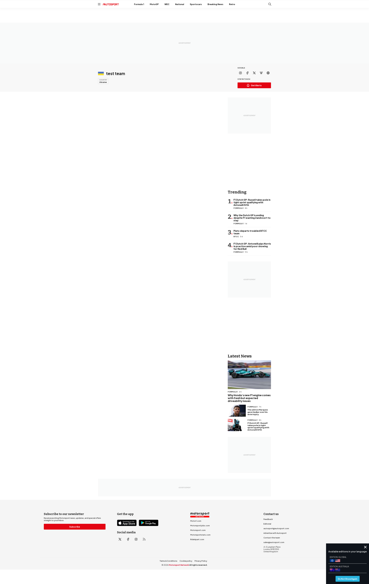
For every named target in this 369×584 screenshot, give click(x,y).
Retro (232, 4)
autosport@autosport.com (276, 528)
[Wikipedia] (261, 73)
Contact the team (271, 538)
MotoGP (154, 4)
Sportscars (196, 4)
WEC (166, 4)
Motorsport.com (198, 530)
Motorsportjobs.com (200, 525)
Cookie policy (186, 561)
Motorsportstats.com (200, 535)
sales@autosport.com (273, 542)
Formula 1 (139, 4)
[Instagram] (240, 73)
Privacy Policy (201, 561)
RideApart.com (197, 539)
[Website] (268, 73)
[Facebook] (247, 73)
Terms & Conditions (168, 561)
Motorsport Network (179, 565)
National (179, 4)
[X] (254, 73)
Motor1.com (195, 521)
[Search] (270, 4)
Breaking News (215, 4)
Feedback (268, 519)
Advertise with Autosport (275, 533)
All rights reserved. (198, 565)
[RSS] (144, 539)
